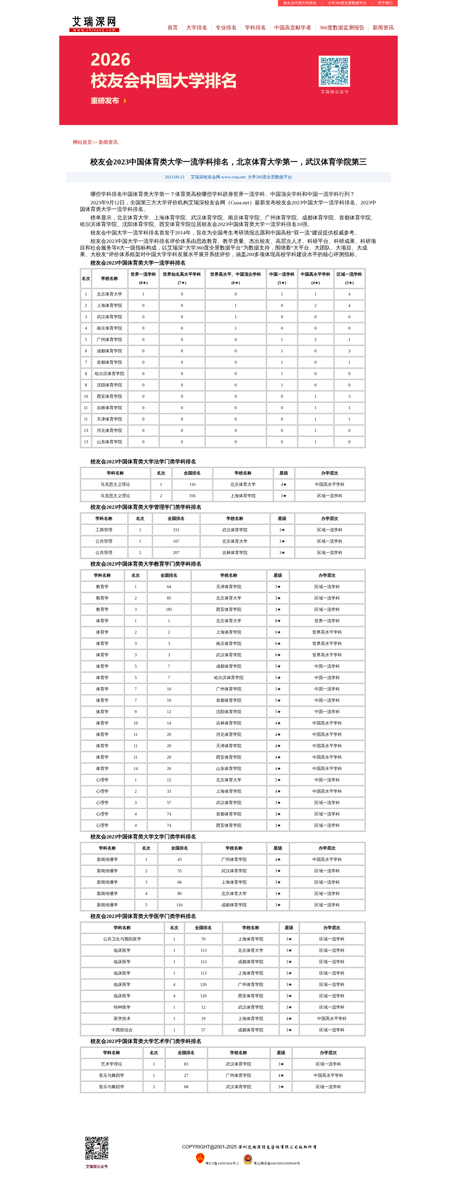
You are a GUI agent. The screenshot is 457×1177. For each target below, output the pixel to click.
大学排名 (196, 27)
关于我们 (385, 3)
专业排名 (226, 27)
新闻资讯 (383, 27)
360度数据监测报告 (341, 27)
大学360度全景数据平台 (347, 3)
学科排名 (255, 27)
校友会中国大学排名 (300, 3)
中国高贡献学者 (292, 27)
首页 (172, 27)
